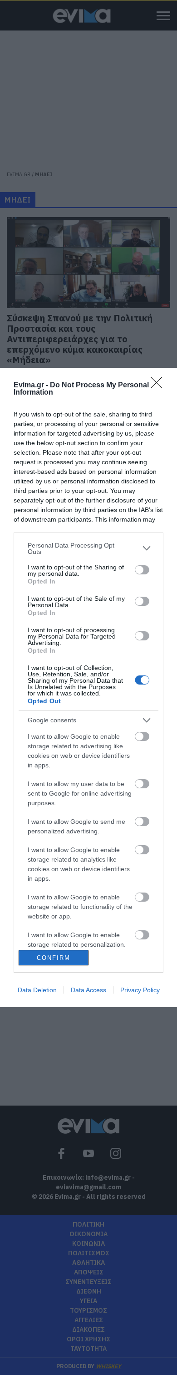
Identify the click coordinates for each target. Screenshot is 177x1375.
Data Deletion (37, 990)
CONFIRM (53, 957)
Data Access (88, 990)
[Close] (159, 385)
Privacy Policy (140, 990)
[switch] (142, 569)
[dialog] (88, 687)
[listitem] (88, 548)
